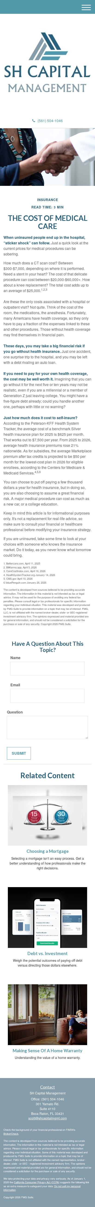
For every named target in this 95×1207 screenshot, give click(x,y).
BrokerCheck (10, 1133)
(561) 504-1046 (50, 120)
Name (15, 657)
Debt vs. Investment (47, 953)
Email (15, 684)
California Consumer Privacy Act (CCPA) (36, 1182)
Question (15, 712)
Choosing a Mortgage (48, 851)
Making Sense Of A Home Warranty (47, 1050)
